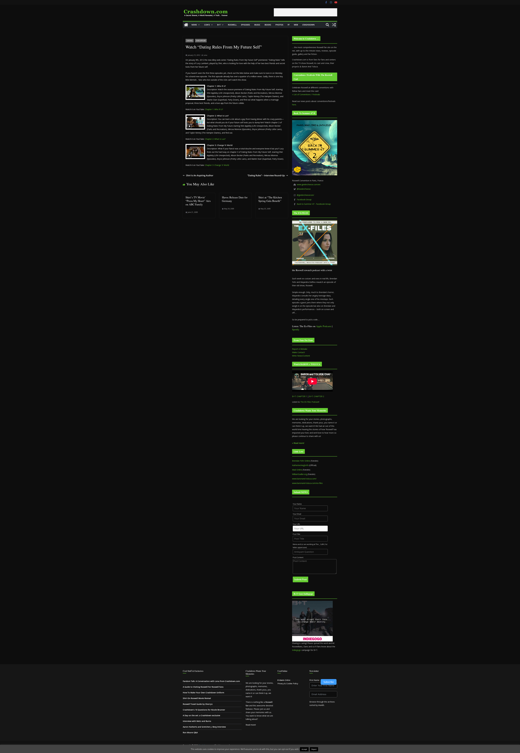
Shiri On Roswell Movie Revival (197, 698)
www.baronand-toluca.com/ (304, 478)
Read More (324, 749)
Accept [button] (304, 749)
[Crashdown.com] (186, 25)
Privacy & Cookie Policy (287, 683)
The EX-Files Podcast (309, 402)
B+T (219, 24)
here (294, 104)
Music (257, 24)
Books (268, 24)
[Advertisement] (305, 12)
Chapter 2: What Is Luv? (215, 139)
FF (289, 24)
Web (296, 24)
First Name (314, 680)
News (194, 24)
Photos (279, 24)
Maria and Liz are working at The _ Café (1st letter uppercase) (310, 546)
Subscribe (329, 681)
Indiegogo (296, 650)
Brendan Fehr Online (301, 460)
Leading (190, 41)
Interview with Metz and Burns (197, 721)
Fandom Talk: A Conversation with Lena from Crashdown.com (211, 681)
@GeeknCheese (304, 189)
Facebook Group (304, 199)
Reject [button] (313, 749)
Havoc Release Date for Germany (235, 199)
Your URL (296, 524)
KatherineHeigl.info (300, 465)
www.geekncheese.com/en (308, 184)
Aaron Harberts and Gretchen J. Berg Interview (204, 727)
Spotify (295, 329)
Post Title (296, 534)
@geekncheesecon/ (305, 195)
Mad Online (297, 469)
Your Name (297, 504)
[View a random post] (334, 25)
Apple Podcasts (323, 326)
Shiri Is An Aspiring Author (199, 175)
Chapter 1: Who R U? (214, 109)
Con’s (207, 24)
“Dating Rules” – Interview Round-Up (266, 175)
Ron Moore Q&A (190, 732)
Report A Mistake (299, 349)
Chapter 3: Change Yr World (217, 165)
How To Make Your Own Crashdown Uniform (203, 692)
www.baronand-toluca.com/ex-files (307, 483)
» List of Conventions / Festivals (306, 94)
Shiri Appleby (201, 41)
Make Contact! (298, 352)
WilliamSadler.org (299, 474)
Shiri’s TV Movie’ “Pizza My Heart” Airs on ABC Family (198, 200)
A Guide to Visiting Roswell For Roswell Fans (203, 687)
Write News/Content (301, 355)
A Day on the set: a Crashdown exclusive (201, 715)
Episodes (245, 24)
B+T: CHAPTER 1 (299, 396)
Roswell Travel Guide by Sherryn (198, 704)
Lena (205, 55)
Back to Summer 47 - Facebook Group (314, 204)
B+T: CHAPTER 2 (316, 396)
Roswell (232, 24)
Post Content (298, 557)
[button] (198, 25)
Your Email (297, 514)
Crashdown (308, 24)
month (321, 705)
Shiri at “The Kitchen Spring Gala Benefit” (270, 199)
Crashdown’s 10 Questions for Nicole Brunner (204, 709)
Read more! (251, 724)
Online (283, 680)
